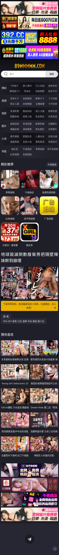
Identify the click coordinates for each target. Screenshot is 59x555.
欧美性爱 (52, 111)
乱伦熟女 (40, 116)
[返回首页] (55, 549)
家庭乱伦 (27, 136)
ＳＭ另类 (52, 103)
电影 (4, 113)
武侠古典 (52, 136)
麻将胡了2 (15, 91)
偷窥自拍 (14, 123)
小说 (4, 138)
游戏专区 (52, 85)
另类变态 (52, 116)
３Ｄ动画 (52, 98)
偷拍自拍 (27, 111)
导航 (4, 151)
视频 (4, 100)
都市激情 (14, 136)
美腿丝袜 (14, 129)
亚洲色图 (27, 123)
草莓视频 (40, 149)
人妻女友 (40, 136)
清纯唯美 (27, 129)
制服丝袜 (14, 116)
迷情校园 (14, 141)
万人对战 (40, 85)
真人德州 (27, 85)
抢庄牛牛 (52, 91)
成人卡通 (40, 111)
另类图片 (52, 129)
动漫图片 (52, 123)
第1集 (6, 316)
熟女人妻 (14, 103)
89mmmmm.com (29, 66)
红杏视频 (14, 154)
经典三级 (27, 116)
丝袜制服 (27, 103)
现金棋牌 (40, 91)
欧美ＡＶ (40, 98)
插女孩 (14, 149)
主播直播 (40, 103)
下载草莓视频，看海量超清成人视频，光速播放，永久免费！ (29, 305)
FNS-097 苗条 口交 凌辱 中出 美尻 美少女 (23, 321)
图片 (4, 126)
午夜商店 (27, 149)
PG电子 (14, 85)
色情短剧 (27, 154)
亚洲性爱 (14, 111)
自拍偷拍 (27, 98)
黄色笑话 (40, 141)
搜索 (52, 73)
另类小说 (27, 141)
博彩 (4, 88)
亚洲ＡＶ (14, 98)
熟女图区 (40, 129)
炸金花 (27, 91)
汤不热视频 (52, 149)
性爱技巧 (52, 141)
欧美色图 (40, 123)
